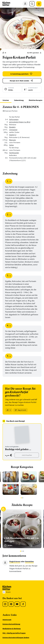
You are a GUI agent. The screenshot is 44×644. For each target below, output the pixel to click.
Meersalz (12, 140)
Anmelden (29, 561)
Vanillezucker (14, 153)
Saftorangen (13, 119)
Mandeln (12, 127)
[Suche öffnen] (32, 3)
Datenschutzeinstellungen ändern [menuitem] (16, 637)
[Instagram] (5, 604)
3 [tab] (23, 551)
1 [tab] (21, 497)
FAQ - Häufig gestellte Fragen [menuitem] (14, 633)
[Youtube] (17, 604)
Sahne (11, 145)
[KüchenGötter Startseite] (6, 4)
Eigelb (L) (12, 135)
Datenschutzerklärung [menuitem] (11, 624)
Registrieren (14, 561)
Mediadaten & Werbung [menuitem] (12, 628)
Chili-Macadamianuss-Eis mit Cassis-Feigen (21, 540)
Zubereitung (19, 100)
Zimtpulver (13, 130)
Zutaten (6, 100)
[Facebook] (23, 604)
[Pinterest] (11, 604)
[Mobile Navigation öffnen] (38, 3)
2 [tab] (22, 497)
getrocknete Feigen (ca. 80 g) (19, 122)
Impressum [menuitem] (7, 619)
